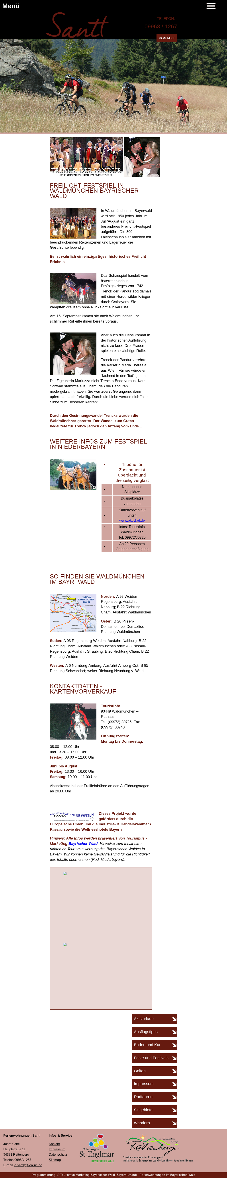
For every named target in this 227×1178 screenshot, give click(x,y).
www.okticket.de (132, 520)
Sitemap (55, 1160)
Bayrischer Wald (83, 844)
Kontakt (167, 38)
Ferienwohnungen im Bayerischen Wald (167, 1174)
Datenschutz (58, 1154)
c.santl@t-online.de (28, 1165)
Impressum (57, 1149)
